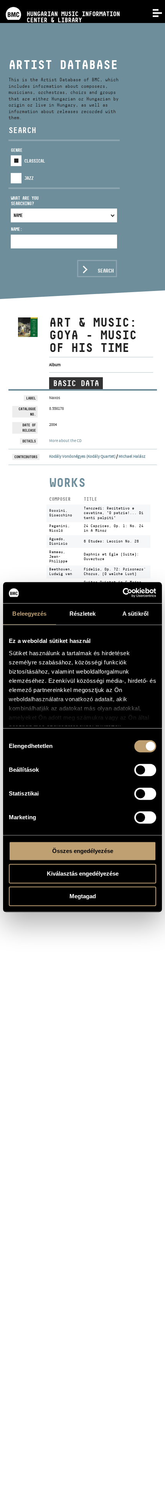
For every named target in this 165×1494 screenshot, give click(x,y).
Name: (16, 229)
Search (105, 271)
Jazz (28, 178)
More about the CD (65, 440)
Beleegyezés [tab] (29, 613)
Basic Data (76, 383)
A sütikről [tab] (135, 613)
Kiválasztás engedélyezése (83, 873)
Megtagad (82, 896)
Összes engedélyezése (82, 851)
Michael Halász (132, 456)
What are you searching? (24, 200)
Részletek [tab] (82, 613)
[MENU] (152, 12)
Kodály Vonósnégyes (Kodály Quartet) (82, 456)
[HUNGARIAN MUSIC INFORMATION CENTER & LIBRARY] (60, 3)
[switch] (145, 770)
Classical (34, 161)
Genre (16, 150)
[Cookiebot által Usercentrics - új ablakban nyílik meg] (122, 593)
